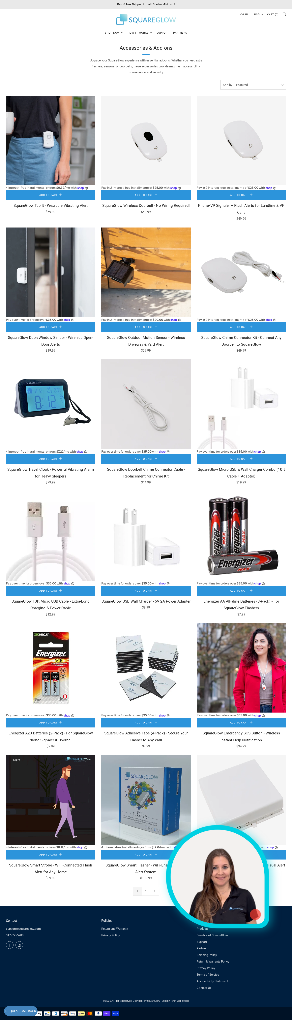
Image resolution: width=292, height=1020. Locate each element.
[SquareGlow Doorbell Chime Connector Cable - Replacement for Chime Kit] (146, 404)
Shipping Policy (207, 955)
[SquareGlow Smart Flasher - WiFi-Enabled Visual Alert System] (146, 800)
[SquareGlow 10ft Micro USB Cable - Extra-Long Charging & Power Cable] (50, 536)
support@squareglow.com (23, 929)
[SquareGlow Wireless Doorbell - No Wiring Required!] (146, 140)
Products (203, 929)
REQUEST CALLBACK (20, 1011)
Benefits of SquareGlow (212, 935)
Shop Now (112, 32)
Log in (243, 14)
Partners (180, 32)
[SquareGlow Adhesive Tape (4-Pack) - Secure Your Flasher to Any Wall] (146, 668)
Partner (201, 948)
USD (257, 14)
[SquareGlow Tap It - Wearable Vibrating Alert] (50, 140)
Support (163, 32)
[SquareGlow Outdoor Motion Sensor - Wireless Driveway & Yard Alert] (146, 272)
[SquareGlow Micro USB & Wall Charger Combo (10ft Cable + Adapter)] (241, 404)
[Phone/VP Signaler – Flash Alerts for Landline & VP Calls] (241, 140)
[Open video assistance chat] (217, 876)
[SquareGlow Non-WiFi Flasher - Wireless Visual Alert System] (241, 800)
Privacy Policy (110, 935)
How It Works (138, 32)
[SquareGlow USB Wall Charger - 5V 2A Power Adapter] (146, 536)
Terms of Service (208, 974)
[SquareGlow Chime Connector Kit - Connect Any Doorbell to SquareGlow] (241, 272)
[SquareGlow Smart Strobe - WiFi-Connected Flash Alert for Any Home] (50, 800)
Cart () (273, 14)
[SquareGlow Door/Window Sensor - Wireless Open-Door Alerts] (50, 272)
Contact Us (204, 988)
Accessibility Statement (212, 981)
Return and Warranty (114, 929)
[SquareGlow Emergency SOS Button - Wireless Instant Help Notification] (241, 668)
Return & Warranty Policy (213, 961)
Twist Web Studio (179, 1001)
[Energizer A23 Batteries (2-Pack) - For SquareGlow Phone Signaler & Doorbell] (50, 668)
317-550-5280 (14, 935)
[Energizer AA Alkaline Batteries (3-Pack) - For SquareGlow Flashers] (241, 536)
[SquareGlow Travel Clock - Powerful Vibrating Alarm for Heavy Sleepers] (50, 404)
